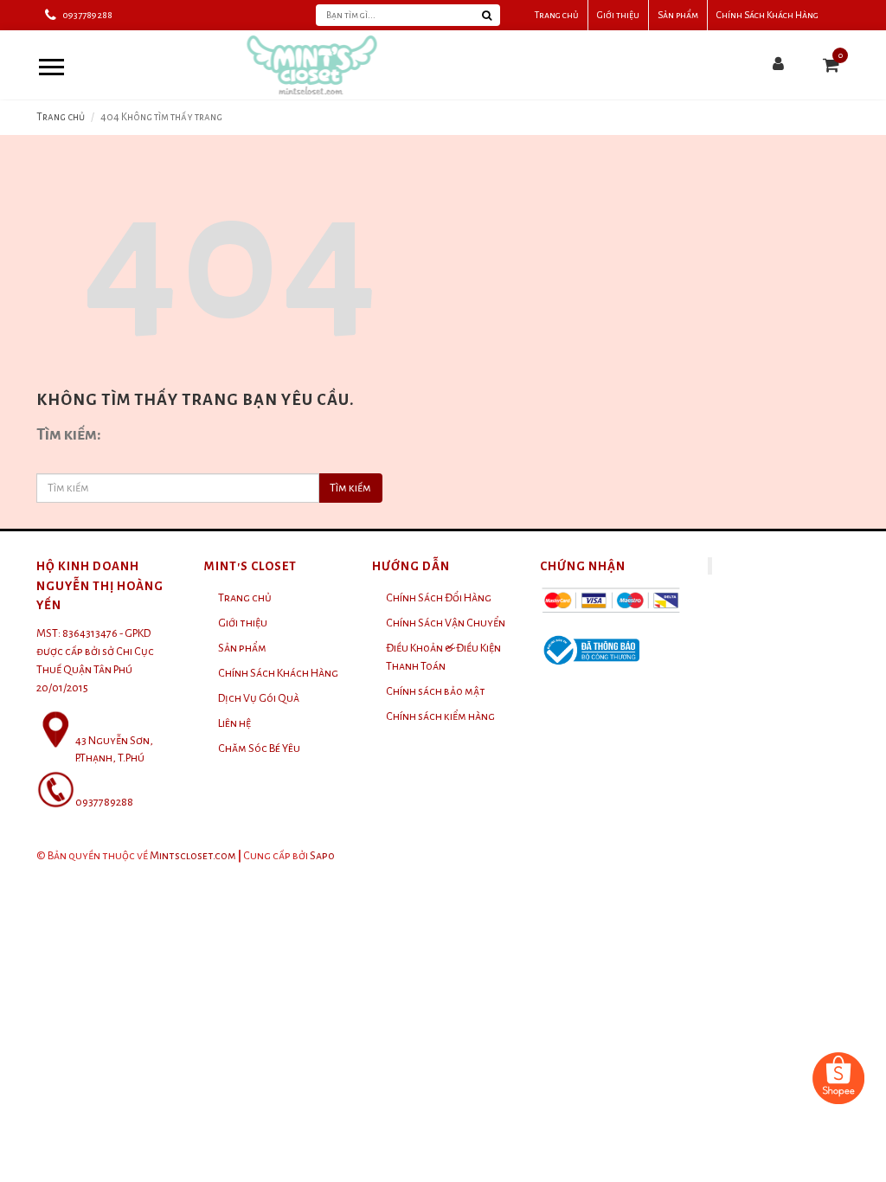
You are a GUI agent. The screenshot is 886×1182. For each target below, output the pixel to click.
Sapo (322, 856)
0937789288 (87, 15)
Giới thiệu (618, 15)
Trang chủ (557, 15)
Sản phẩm (678, 15)
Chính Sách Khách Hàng (767, 15)
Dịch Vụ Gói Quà (258, 698)
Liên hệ (234, 723)
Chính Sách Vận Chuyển (445, 623)
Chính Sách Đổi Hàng (438, 598)
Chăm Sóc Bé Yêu (259, 748)
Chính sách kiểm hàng (440, 716)
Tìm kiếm (350, 488)
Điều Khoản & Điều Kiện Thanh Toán (443, 657)
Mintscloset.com (193, 856)
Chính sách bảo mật (435, 691)
